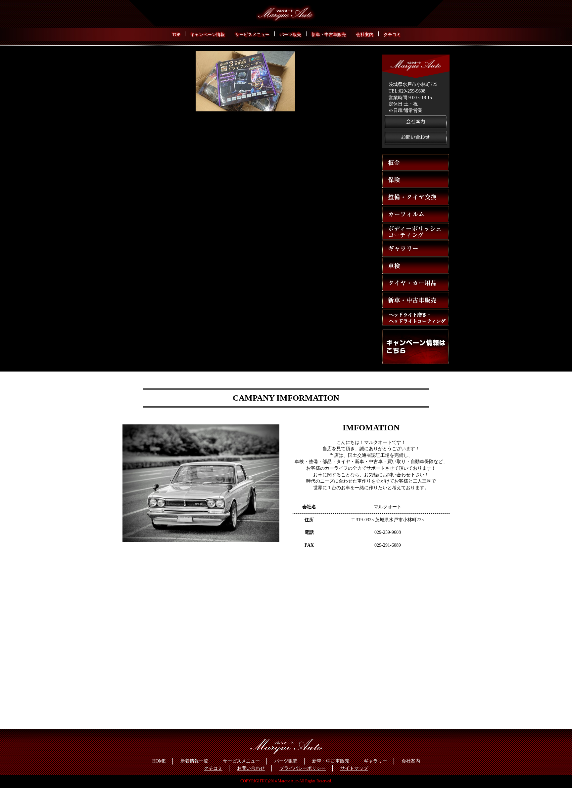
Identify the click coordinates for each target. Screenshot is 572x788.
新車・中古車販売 (330, 761)
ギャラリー (375, 761)
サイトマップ (354, 768)
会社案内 (411, 761)
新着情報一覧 (194, 761)
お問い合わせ (251, 768)
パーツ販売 (286, 761)
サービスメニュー (241, 761)
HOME (159, 761)
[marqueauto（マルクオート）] (286, 13)
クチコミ (213, 768)
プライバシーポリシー (302, 768)
